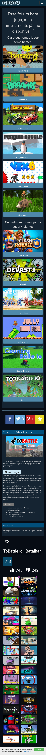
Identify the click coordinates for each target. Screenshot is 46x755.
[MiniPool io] (29, 689)
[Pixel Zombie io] (29, 729)
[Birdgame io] (29, 679)
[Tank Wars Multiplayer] (29, 620)
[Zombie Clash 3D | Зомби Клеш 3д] (29, 610)
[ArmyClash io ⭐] (29, 581)
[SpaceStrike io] (29, 591)
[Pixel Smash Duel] (29, 660)
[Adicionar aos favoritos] (39, 419)
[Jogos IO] (11, 3)
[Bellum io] (29, 699)
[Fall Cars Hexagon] (11, 620)
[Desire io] (29, 650)
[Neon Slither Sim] (29, 670)
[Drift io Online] (11, 660)
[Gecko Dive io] (29, 640)
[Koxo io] (11, 670)
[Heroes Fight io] (11, 650)
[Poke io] (29, 630)
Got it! (39, 750)
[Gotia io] (11, 689)
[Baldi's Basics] (11, 581)
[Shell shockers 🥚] (11, 591)
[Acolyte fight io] (11, 709)
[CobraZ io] (29, 601)
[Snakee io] (11, 729)
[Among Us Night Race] (11, 719)
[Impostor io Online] (11, 601)
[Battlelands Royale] (11, 699)
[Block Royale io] (11, 640)
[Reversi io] (29, 739)
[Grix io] (29, 709)
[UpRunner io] (11, 679)
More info (27, 752)
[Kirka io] (11, 630)
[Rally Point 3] (11, 610)
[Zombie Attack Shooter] (29, 719)
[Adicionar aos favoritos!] (6, 542)
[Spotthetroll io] (11, 739)
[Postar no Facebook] (9, 419)
